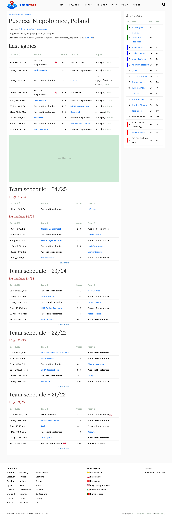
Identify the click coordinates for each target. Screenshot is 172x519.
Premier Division (98, 489)
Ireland (22, 481)
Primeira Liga (96, 494)
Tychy (90, 375)
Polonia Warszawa (140, 64)
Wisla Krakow (47, 358)
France (88, 4)
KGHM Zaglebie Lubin (51, 240)
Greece (22, 476)
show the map (63, 158)
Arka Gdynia (137, 27)
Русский (135, 513)
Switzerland (41, 494)
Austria (10, 472)
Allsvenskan (96, 472)
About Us (150, 513)
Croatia (10, 481)
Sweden (39, 489)
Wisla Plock (137, 47)
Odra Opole (46, 437)
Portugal (23, 502)
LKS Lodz (74, 80)
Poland (19, 14)
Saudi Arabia (42, 472)
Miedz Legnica (139, 59)
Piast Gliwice (94, 290)
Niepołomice (41, 29)
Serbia (39, 481)
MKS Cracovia (41, 129)
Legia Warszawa (95, 246)
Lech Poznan (40, 100)
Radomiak (75, 112)
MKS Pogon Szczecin (80, 106)
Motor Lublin (47, 257)
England (74, 4)
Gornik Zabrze (94, 234)
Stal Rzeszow (138, 99)
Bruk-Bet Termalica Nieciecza (55, 352)
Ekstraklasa (95, 476)
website (89, 37)
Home (61, 4)
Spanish (142, 513)
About (136, 4)
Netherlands (25, 489)
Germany (101, 4)
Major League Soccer (100, 485)
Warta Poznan (94, 302)
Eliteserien (95, 481)
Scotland (40, 476)
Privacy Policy (160, 513)
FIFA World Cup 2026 (155, 472)
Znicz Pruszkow (139, 76)
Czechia (10, 489)
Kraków (28, 14)
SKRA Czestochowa (50, 370)
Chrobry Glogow (96, 364)
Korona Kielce (94, 313)
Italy (114, 4)
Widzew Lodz (40, 70)
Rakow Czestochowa (80, 123)
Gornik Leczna (138, 82)
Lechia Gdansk (95, 252)
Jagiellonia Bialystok (51, 229)
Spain (124, 4)
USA (38, 502)
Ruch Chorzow (139, 88)
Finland (10, 498)
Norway (23, 494)
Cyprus (10, 485)
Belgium (11, 476)
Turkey (39, 498)
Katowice (38, 117)
